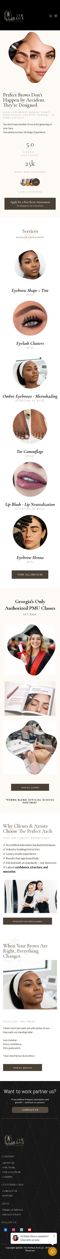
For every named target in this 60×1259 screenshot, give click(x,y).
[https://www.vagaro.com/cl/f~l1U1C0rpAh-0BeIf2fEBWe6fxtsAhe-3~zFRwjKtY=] (30, 532)
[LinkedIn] (22, 1230)
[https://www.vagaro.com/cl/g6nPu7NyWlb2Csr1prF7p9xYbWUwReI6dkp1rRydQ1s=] (30, 479)
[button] (55, 16)
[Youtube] (30, 1230)
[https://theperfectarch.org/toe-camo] (30, 426)
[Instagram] (14, 1230)
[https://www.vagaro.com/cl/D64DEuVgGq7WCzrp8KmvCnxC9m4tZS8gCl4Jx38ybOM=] (30, 318)
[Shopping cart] (50, 15)
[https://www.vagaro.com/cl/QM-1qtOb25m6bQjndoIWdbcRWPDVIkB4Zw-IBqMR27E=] (30, 371)
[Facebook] (6, 1230)
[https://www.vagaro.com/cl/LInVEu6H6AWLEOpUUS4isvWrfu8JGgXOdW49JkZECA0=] (30, 265)
